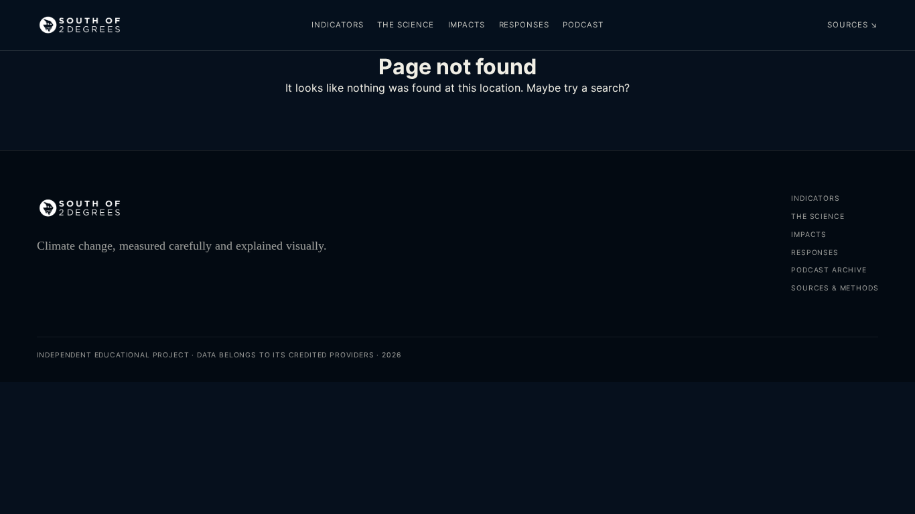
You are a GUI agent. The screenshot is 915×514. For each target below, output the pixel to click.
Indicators (337, 24)
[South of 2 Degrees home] (80, 25)
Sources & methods (834, 288)
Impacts (466, 24)
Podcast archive (828, 270)
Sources (852, 24)
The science (405, 24)
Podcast (583, 24)
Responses (524, 24)
